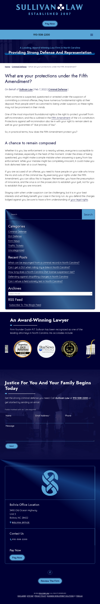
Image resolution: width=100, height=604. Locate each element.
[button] (92, 35)
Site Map (30, 596)
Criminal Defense (57, 89)
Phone (68, 415)
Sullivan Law (26, 89)
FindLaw (79, 596)
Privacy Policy (40, 596)
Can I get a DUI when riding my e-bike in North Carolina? (39, 267)
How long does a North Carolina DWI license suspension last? (41, 271)
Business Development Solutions (60, 596)
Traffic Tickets (15, 245)
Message (10, 426)
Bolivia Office (21, 522)
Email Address (42, 415)
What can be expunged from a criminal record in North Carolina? (43, 262)
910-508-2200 (41, 34)
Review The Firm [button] (50, 580)
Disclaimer (22, 596)
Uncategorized (16, 250)
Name (8, 415)
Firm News (14, 240)
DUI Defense (15, 236)
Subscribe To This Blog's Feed (25, 304)
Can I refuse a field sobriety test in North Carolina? (35, 281)
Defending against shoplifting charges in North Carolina (38, 276)
